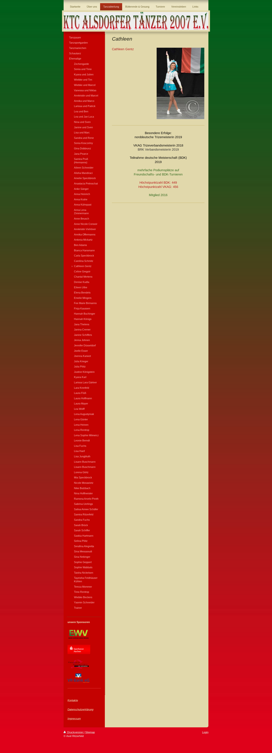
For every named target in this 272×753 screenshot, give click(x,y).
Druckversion (75, 732)
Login (205, 732)
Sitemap (90, 732)
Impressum (74, 718)
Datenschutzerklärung (80, 709)
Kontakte (73, 700)
